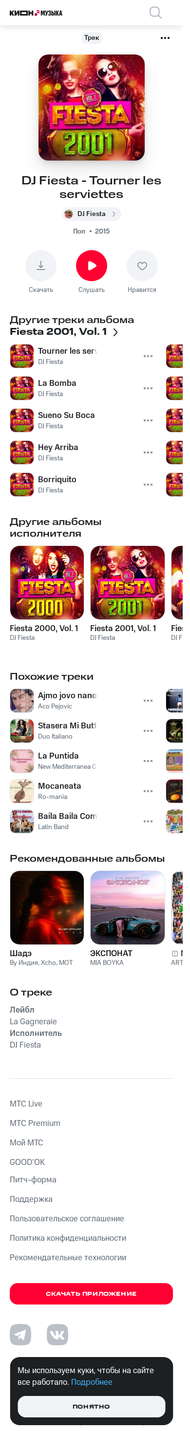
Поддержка (31, 1199)
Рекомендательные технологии (68, 1258)
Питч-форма (33, 1180)
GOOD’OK (27, 1162)
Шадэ (21, 954)
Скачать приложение (91, 1294)
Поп (79, 231)
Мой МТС (26, 1143)
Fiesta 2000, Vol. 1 (44, 629)
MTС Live (26, 1104)
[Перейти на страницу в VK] (57, 1334)
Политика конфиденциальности (68, 1238)
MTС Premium (35, 1123)
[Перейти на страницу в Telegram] (20, 1334)
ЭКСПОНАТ (111, 954)
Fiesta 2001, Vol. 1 (123, 629)
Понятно (91, 1407)
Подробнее (92, 1382)
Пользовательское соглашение (67, 1219)
